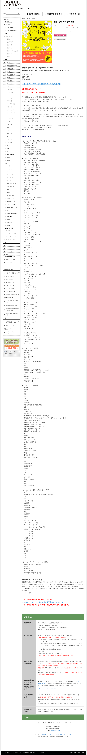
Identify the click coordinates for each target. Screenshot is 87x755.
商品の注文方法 (9, 279)
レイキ (8, 130)
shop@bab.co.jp (55, 730)
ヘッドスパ (9, 86)
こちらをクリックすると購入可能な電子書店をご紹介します (43, 602)
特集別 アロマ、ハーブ (12, 54)
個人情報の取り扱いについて (12, 752)
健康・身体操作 (10, 154)
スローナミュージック (11, 251)
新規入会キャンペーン (11, 325)
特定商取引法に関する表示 (29, 752)
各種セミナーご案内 (10, 259)
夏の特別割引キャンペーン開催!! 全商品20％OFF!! (12, 322)
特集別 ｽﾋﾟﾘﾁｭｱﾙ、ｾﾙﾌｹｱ (13, 57)
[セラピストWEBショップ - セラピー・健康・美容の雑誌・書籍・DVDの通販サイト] (12, 5)
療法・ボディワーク (11, 183)
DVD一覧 (8, 166)
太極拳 (8, 157)
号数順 (8, 39)
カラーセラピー (10, 124)
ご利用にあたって (8, 269)
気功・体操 (9, 216)
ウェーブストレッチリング (12, 234)
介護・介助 (9, 222)
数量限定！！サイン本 (12, 65)
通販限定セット (9, 24)
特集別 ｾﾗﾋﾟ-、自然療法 (12, 51)
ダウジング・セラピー (11, 239)
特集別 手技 (10, 45)
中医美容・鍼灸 (10, 195)
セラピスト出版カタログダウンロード (13, 332)
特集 (5, 318)
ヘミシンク (8, 248)
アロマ (8, 192)
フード (8, 145)
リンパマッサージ (11, 74)
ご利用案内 (20, 8)
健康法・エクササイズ (12, 207)
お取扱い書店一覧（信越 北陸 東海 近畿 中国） (12, 309)
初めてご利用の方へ (10, 276)
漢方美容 (8, 231)
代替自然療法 (10, 101)
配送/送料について (10, 282)
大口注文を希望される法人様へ (13, 294)
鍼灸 (8, 148)
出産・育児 (9, 142)
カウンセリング (10, 110)
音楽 (8, 127)
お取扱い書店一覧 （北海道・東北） (12, 301)
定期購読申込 (10, 42)
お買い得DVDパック (11, 27)
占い (8, 116)
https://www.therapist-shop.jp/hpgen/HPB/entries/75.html (53, 688)
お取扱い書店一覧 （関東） (12, 305)
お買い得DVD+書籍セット (13, 30)
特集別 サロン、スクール (13, 48)
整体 (8, 189)
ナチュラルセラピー (11, 186)
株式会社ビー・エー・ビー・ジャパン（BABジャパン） (56, 734)
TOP (10, 8)
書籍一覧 (28, 18)
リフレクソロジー (11, 83)
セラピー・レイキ (11, 204)
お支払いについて (10, 285)
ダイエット (9, 139)
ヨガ (8, 136)
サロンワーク (10, 177)
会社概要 (42, 752)
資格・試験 (9, 107)
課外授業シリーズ (11, 201)
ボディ (8, 71)
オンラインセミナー (10, 262)
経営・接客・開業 (11, 104)
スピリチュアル (10, 119)
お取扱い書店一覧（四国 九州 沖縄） (12, 314)
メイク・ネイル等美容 (12, 213)
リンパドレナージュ (11, 175)
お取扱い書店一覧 (8, 298)
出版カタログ (7, 329)
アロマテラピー (35, 18)
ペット (8, 151)
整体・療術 (9, 80)
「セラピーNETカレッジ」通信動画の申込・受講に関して (13, 273)
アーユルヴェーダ (11, 98)
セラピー (9, 77)
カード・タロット (11, 113)
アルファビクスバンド (11, 236)
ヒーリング (8, 245)
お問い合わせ (30, 8)
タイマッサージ (10, 89)
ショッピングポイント (11, 288)
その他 (8, 160)
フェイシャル (10, 68)
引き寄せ (9, 121)
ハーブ (8, 95)
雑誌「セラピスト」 (10, 36)
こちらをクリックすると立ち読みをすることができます (41, 84)
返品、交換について (10, 291)
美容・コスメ (10, 133)
